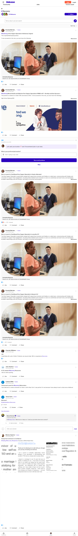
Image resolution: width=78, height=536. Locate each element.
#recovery (44, 356)
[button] (3, 2)
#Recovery (12, 370)
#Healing (3, 440)
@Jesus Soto (11, 419)
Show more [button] (74, 38)
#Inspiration (15, 440)
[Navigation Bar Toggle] (3, 2)
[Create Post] (75, 20)
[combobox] (39, 154)
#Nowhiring (4, 33)
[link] (4, 84)
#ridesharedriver (5, 402)
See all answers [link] (5, 411)
